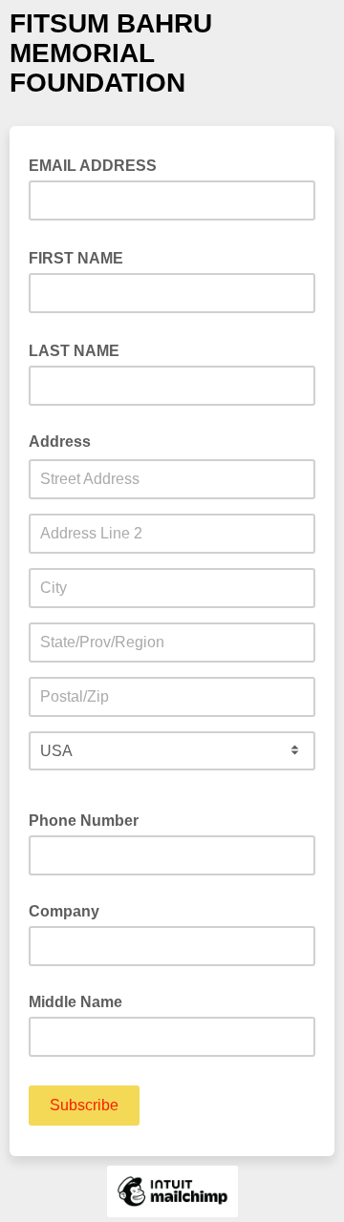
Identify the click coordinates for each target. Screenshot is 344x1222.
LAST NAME (80, 349)
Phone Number (84, 820)
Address (60, 441)
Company (64, 911)
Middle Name (75, 1002)
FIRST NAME (82, 256)
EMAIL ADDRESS (98, 164)
